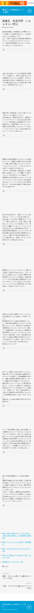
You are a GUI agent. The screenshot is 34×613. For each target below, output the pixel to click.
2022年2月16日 (8, 27)
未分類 (6, 566)
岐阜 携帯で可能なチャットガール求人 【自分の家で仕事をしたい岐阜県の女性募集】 (16, 536)
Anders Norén (13, 609)
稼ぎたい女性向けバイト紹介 (13, 11)
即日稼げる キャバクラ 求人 (13, 562)
